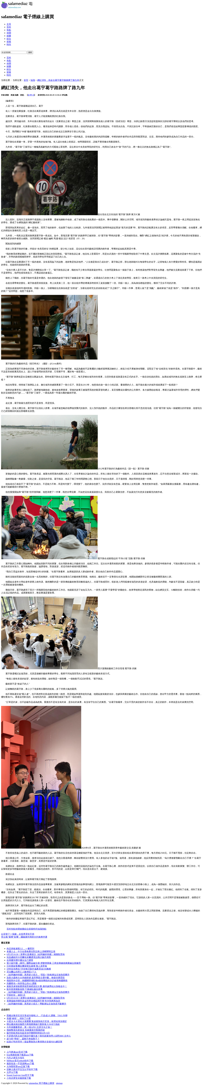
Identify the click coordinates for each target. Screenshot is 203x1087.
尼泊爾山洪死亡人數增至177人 (21, 972)
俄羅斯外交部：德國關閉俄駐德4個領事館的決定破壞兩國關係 (37, 980)
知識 (33, 80)
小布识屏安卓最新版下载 (19, 1078)
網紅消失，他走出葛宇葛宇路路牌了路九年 (58, 80)
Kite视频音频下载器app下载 (20, 1055)
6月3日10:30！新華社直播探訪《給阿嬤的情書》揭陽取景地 (36, 954)
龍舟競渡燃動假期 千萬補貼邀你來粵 (25, 989)
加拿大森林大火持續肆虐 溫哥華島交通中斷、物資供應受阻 (36, 977)
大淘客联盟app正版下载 (18, 1066)
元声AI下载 (12, 1072)
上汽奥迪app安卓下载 (17, 1052)
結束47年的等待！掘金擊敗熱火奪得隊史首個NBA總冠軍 (34, 1042)
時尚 (9, 44)
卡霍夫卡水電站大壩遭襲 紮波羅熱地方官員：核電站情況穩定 (37, 1021)
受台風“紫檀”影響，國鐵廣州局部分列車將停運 (24, 937)
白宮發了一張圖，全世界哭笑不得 (17, 934)
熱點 (44, 929)
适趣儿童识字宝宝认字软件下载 (22, 1069)
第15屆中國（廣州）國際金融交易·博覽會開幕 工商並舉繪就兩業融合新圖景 (44, 963)
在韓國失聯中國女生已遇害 (20, 960)
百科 (9, 27)
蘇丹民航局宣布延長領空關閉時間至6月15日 (28, 1033)
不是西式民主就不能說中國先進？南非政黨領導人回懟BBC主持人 (39, 1036)
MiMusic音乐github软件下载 (20, 1060)
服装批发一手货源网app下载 (20, 1063)
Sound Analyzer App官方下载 (20, 1075)
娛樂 (9, 36)
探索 (9, 41)
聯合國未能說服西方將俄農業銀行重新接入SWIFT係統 (33, 1024)
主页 (9, 24)
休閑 (9, 33)
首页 (26, 80)
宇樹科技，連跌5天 (16, 995)
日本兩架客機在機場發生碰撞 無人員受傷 (27, 966)
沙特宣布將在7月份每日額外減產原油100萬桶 (29, 969)
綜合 (9, 39)
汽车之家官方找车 (15, 1058)
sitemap (59, 1083)
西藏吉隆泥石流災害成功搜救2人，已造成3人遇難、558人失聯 (37, 1015)
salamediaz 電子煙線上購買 (41, 1083)
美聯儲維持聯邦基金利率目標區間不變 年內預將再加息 (33, 1001)
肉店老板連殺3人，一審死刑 (20, 948)
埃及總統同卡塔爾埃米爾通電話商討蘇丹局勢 (29, 957)
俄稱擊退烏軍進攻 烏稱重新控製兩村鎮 (26, 1030)
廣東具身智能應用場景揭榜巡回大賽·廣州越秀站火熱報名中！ (37, 986)
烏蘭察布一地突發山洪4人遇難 (21, 983)
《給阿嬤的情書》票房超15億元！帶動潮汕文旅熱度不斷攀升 (36, 1004)
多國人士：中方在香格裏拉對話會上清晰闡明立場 (31, 951)
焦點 (9, 30)
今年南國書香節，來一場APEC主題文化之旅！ (29, 1027)
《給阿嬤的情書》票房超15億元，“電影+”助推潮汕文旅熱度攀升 (38, 975)
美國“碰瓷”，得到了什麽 (19, 1018)
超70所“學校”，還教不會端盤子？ (23, 1039)
